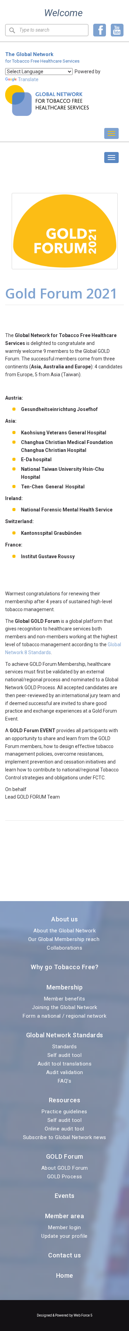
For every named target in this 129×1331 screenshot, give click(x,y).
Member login (64, 1227)
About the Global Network (64, 931)
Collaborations (64, 948)
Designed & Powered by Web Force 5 (65, 1315)
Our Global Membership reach (64, 939)
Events (65, 1195)
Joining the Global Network (64, 1007)
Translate (28, 79)
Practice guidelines (64, 1111)
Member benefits (64, 999)
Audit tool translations (64, 1064)
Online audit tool (64, 1129)
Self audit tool (64, 1055)
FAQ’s (65, 1081)
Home (64, 1275)
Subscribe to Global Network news (64, 1137)
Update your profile (64, 1236)
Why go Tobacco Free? (64, 967)
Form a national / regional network (64, 1016)
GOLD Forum (27, 157)
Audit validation (64, 1072)
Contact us (64, 1255)
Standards (64, 1046)
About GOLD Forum (64, 1168)
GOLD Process (64, 1176)
